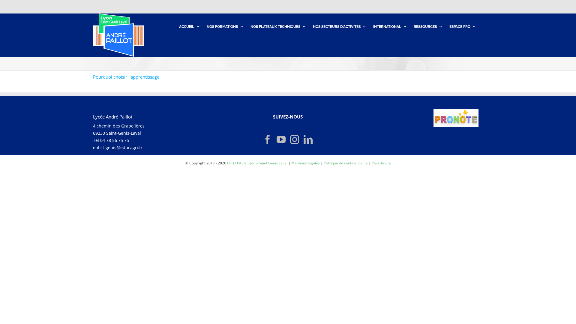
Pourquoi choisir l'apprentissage (126, 77)
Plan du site (381, 163)
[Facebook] (267, 139)
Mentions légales (305, 163)
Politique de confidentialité (346, 163)
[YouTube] (281, 139)
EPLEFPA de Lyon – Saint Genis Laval (257, 163)
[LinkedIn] (308, 139)
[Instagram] (294, 139)
